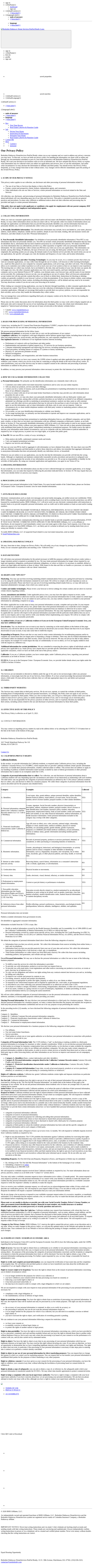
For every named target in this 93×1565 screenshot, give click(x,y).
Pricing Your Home (17, 131)
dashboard (13, 7)
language (13, 146)
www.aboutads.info (17, 314)
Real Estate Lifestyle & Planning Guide (24, 127)
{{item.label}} (15, 13)
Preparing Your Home (18, 136)
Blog (7, 142)
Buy (7, 123)
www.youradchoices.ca (20, 310)
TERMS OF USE (11, 1388)
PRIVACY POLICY (12, 1390)
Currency (13, 144)
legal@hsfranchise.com (11, 534)
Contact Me (9, 140)
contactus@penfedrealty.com (11, 1562)
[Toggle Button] (36, 39)
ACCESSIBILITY (12, 1394)
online (26, 1165)
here (32, 601)
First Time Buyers (16, 125)
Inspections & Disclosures (19, 133)
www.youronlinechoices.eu (18, 312)
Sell (6, 129)
